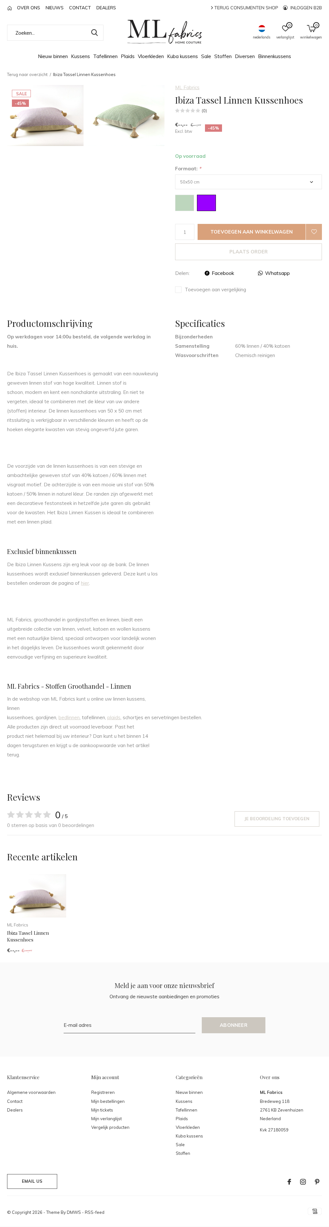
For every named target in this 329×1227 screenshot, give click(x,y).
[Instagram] (303, 1182)
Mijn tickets (102, 1109)
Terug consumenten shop (245, 8)
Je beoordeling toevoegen (277, 818)
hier (85, 583)
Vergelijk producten (110, 1127)
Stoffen (223, 56)
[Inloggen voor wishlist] (314, 232)
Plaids (128, 56)
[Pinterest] (317, 1182)
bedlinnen (69, 717)
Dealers (106, 8)
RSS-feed (94, 1212)
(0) (204, 110)
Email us (32, 1181)
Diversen (245, 56)
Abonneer (233, 1025)
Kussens (80, 56)
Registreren (103, 1092)
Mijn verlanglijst (106, 1118)
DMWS (74, 1212)
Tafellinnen (105, 56)
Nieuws (55, 8)
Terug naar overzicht (27, 74)
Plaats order (248, 252)
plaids (113, 717)
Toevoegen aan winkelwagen (251, 232)
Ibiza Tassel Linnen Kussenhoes (28, 936)
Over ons (28, 8)
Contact (80, 8)
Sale (206, 56)
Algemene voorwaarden (31, 1092)
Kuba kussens (182, 56)
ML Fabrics (187, 87)
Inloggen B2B (305, 8)
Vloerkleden (151, 56)
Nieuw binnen (53, 56)
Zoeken (94, 33)
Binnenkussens (274, 56)
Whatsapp (277, 273)
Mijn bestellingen (108, 1101)
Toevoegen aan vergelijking (215, 289)
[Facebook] (289, 1182)
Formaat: (188, 169)
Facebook (223, 273)
